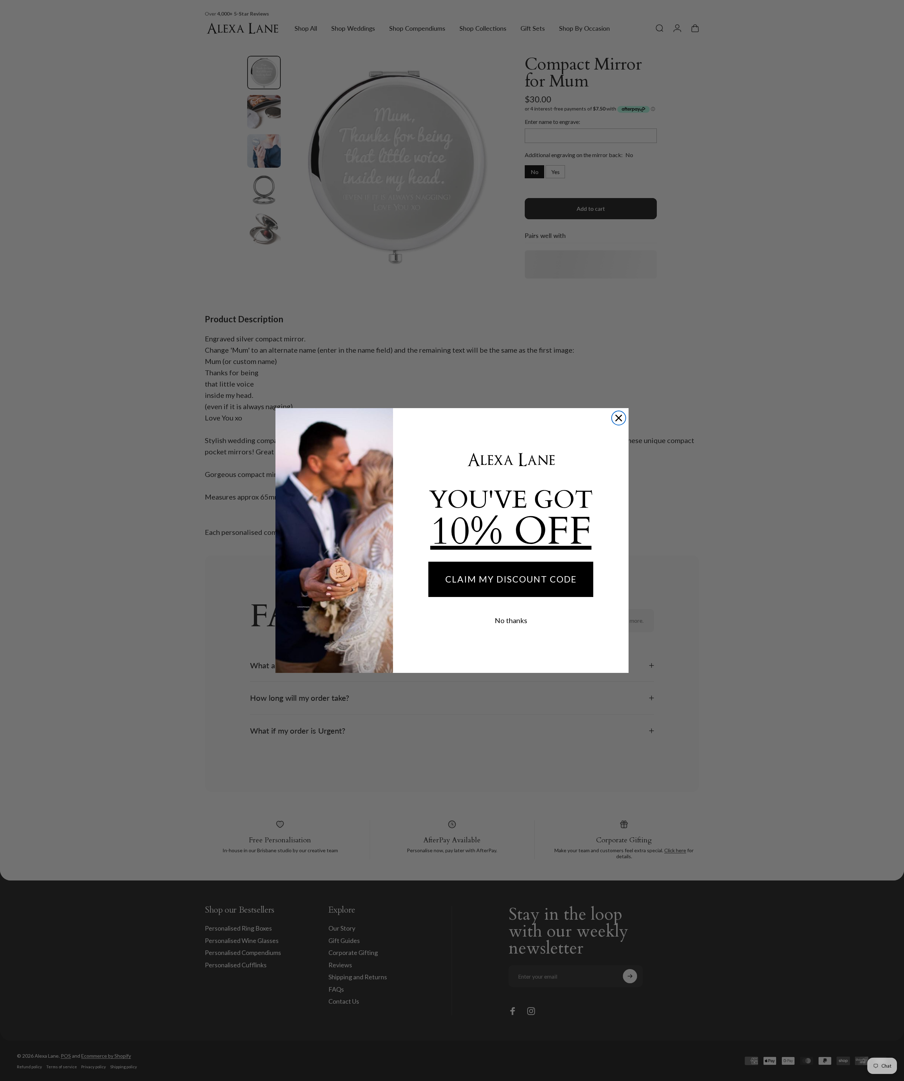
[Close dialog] (619, 418)
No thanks (511, 620)
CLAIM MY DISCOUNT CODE (511, 579)
